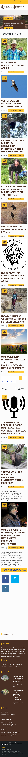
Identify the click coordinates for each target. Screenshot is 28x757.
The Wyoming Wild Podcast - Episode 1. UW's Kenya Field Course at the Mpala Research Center (13, 428)
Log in (3, 747)
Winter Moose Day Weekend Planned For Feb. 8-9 (13, 229)
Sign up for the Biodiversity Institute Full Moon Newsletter (14, 570)
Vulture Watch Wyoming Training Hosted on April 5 (11, 104)
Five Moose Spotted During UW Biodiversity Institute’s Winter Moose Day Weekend (12, 146)
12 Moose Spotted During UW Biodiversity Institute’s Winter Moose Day (12, 477)
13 (7, 381)
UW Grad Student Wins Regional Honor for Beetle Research (13, 319)
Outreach (5, 753)
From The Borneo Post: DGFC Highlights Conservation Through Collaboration (18, 695)
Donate (4, 755)
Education (18, 751)
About (4, 749)
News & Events (13, 753)
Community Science (8, 751)
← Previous (6, 378)
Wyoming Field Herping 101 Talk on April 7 (12, 65)
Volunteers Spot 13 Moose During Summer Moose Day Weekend (18, 679)
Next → (12, 381)
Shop (21, 753)
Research (10, 749)
